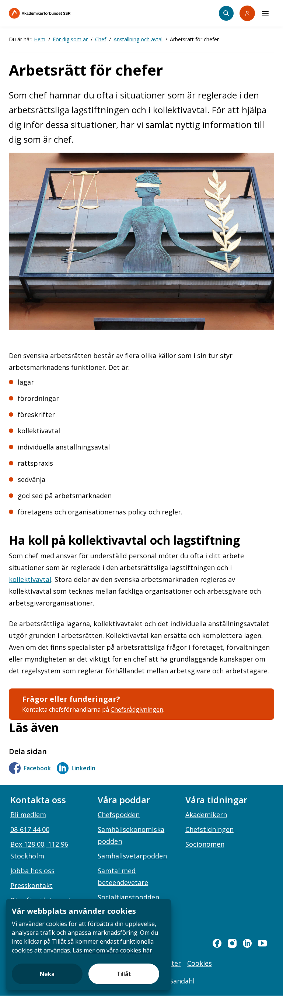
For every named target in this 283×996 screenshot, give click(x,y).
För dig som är (70, 39)
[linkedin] (247, 943)
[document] (88, 944)
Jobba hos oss (32, 870)
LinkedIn (83, 768)
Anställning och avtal (138, 39)
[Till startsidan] (55, 13)
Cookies (199, 963)
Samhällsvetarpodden (132, 855)
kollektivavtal (30, 579)
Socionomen (204, 844)
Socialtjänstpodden (128, 897)
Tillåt (123, 974)
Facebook (37, 768)
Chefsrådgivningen (137, 709)
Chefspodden (119, 814)
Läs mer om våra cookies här (112, 950)
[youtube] (262, 943)
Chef (100, 39)
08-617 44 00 (29, 829)
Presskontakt (31, 885)
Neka (47, 974)
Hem (39, 39)
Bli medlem (28, 814)
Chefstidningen (209, 829)
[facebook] (217, 943)
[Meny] (265, 13)
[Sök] (226, 13)
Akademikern (206, 814)
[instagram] (232, 943)
